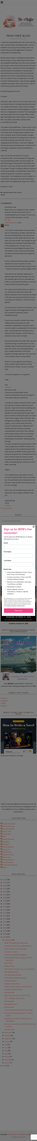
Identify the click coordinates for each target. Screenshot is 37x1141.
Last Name (7, 560)
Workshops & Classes (14, 587)
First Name (7, 551)
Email (6, 543)
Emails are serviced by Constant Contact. (16, 605)
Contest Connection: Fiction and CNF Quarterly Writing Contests (19, 578)
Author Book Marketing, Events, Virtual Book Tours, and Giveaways (19, 573)
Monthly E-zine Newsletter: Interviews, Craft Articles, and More (19, 583)
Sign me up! (18, 610)
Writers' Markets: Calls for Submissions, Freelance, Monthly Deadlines (17, 591)
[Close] (34, 527)
